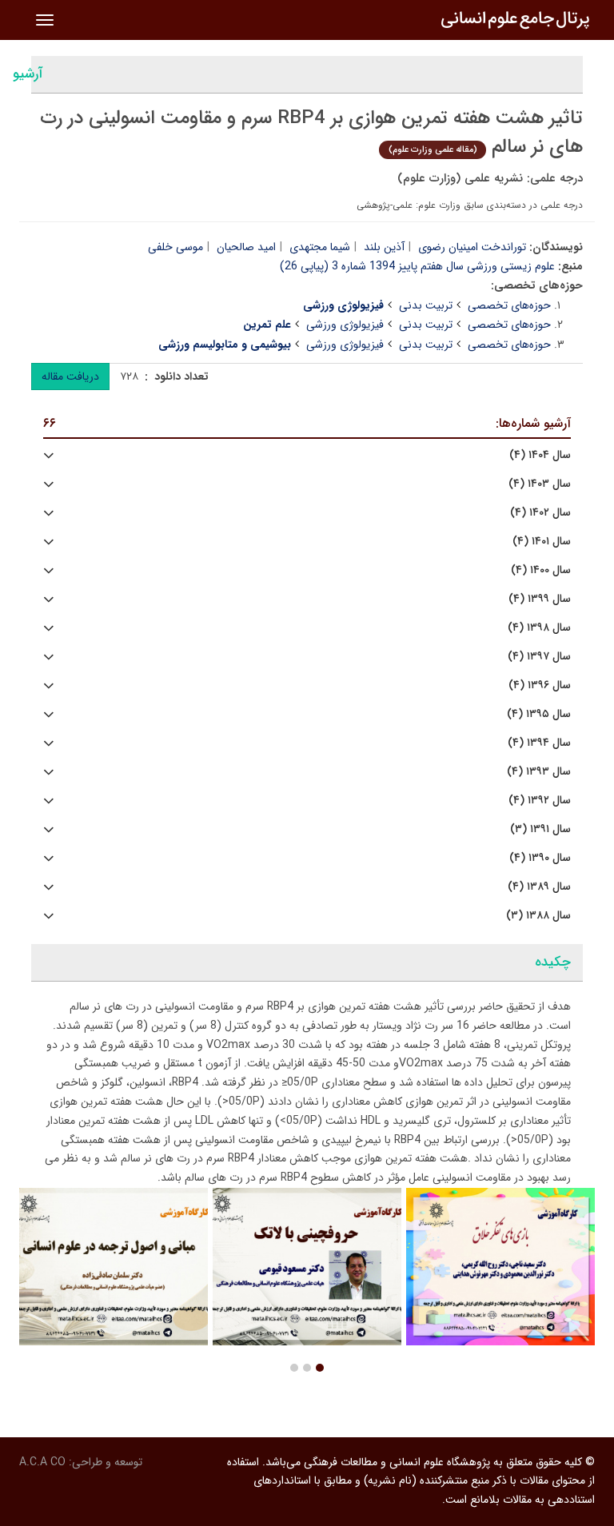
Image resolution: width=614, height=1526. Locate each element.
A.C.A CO (42, 1462)
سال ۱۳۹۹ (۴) (539, 599)
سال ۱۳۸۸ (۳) (538, 915)
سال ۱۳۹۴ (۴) (539, 743)
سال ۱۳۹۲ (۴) (539, 800)
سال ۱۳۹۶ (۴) (539, 685)
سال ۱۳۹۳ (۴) (539, 771)
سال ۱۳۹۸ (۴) (539, 628)
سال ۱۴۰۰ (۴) (541, 570)
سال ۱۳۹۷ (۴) (539, 656)
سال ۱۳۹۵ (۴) (539, 714)
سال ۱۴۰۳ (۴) (539, 484)
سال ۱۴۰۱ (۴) (541, 541)
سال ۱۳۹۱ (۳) (540, 829)
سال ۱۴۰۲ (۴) (540, 512)
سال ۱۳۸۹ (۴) (539, 887)
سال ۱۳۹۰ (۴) (540, 858)
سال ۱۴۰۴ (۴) (540, 455)
